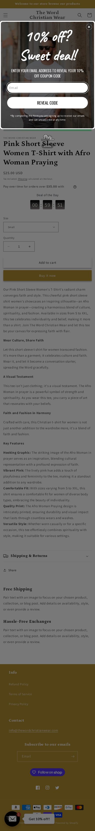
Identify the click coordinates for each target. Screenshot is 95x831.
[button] (89, 26)
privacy (47, 145)
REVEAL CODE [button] (47, 102)
